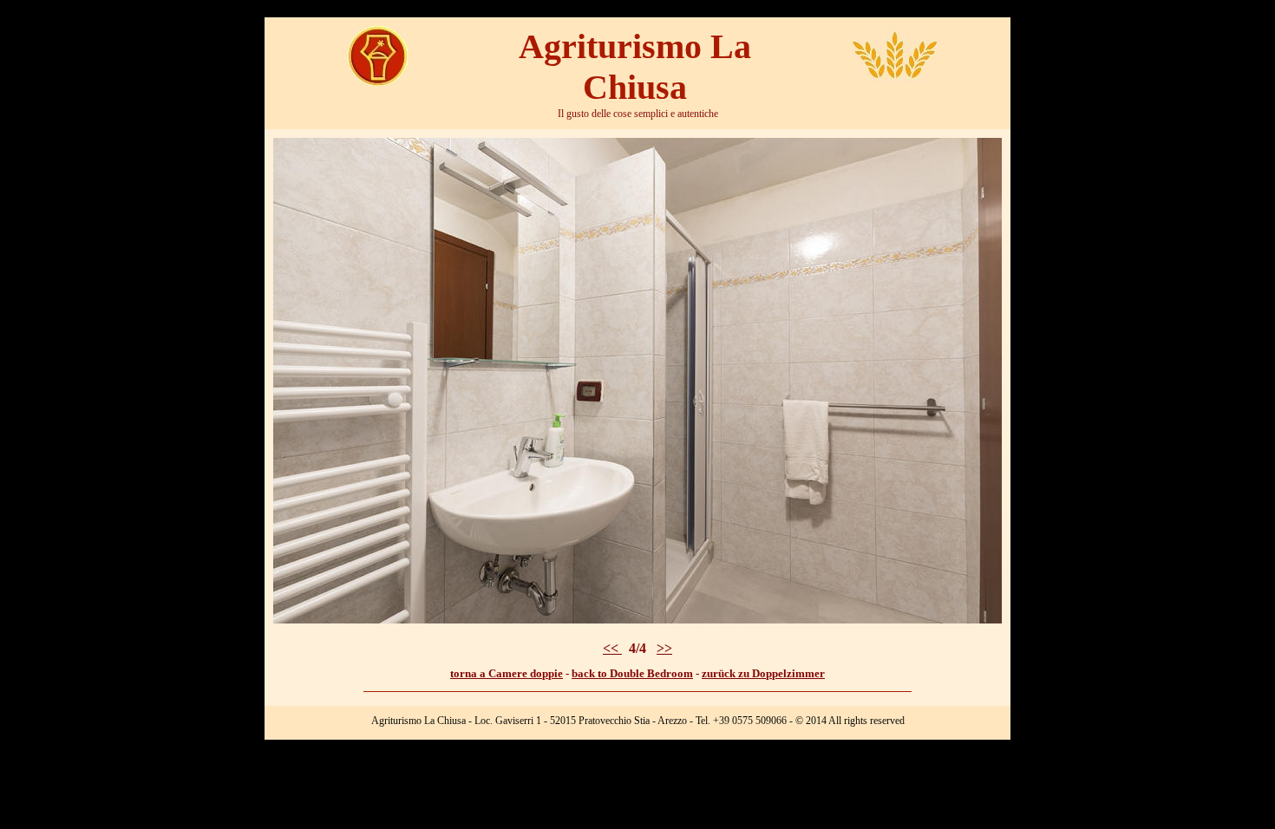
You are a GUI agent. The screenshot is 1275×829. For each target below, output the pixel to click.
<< (612, 648)
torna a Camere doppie (506, 673)
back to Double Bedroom (632, 673)
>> (664, 648)
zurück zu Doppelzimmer (763, 673)
